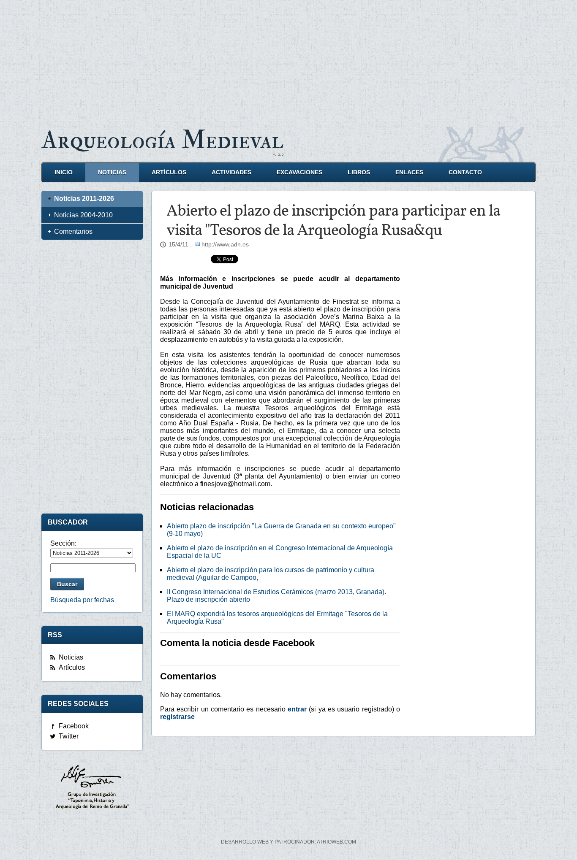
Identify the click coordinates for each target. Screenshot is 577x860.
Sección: (63, 543)
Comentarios (73, 231)
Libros (359, 172)
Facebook (74, 726)
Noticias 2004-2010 (83, 215)
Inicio (63, 172)
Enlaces (409, 172)
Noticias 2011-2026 (84, 198)
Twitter (69, 736)
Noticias (112, 172)
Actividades (231, 172)
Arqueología (162, 140)
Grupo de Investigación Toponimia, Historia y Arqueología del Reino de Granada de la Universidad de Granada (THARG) (92, 788)
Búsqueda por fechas (82, 599)
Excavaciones (299, 172)
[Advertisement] (288, 59)
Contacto (465, 172)
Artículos (169, 172)
